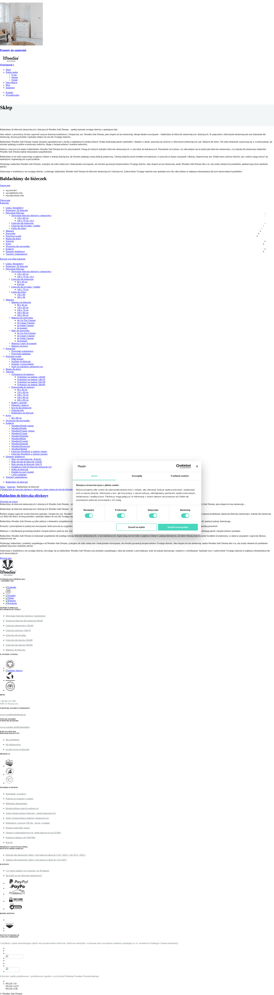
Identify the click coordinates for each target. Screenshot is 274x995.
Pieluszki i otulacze (20, 405)
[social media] (11, 587)
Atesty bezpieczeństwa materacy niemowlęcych (27, 818)
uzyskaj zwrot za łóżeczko (17, 749)
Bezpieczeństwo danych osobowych (22, 808)
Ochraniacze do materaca (22, 374)
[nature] (10, 668)
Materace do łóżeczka (21, 302)
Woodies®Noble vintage (22, 426)
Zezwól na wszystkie (178, 527)
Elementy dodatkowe (15, 251)
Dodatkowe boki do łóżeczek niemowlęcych (31, 467)
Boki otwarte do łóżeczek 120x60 (26, 462)
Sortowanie (5, 185)
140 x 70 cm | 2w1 (25, 220)
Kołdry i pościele (19, 402)
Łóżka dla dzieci (18, 228)
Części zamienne (19, 474)
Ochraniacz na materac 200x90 (31, 384)
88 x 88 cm (16, 418)
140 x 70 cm (22, 289)
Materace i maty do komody (24, 343)
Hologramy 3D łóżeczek (17, 210)
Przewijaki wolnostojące (22, 351)
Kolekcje (10, 249)
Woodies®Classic (19, 433)
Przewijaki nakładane (21, 354)
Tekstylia (10, 241)
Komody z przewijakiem (22, 364)
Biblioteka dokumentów (16, 803)
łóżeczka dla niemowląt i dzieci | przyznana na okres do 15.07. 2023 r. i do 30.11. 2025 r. (46, 855)
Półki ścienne (17, 359)
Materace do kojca (19, 346)
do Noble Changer (25, 325)
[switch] (121, 515)
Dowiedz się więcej (9, 501)
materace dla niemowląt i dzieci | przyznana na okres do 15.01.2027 (36, 860)
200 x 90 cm (22, 315)
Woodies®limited (19, 449)
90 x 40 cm (22, 282)
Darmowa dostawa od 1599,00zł (20, 837)
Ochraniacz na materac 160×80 (31, 382)
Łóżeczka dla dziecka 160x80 (19, 640)
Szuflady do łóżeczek (21, 361)
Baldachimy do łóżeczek (22, 413)
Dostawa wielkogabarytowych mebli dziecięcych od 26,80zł (33, 832)
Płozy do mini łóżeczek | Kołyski (26, 459)
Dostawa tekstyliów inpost (18, 828)
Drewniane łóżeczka (15, 213)
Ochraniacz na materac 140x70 (31, 379)
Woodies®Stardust (19, 436)
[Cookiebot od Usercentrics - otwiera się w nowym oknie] (178, 466)
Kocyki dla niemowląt (21, 408)
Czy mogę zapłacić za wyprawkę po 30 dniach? (27, 870)
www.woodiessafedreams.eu (13, 714)
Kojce (8, 244)
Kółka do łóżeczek (19, 469)
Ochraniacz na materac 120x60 (31, 377)
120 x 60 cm (22, 218)
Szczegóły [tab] (137, 476)
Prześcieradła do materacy (23, 387)
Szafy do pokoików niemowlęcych (27, 366)
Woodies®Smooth (19, 444)
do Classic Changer (26, 323)
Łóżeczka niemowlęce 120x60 (19, 625)
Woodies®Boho (18, 438)
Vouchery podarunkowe (16, 254)
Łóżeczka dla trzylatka (16, 635)
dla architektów (13, 739)
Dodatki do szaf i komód (22, 472)
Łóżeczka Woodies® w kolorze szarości (29, 454)
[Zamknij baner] (197, 466)
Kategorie (4, 203)
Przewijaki (10, 233)
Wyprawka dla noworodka (18, 246)
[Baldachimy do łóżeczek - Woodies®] (11, 62)
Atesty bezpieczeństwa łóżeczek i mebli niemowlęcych (31, 813)
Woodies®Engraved (20, 446)
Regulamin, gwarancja (16, 794)
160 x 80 (21, 294)
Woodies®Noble (19, 428)
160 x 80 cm (22, 312)
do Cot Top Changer (26, 320)
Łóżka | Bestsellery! (15, 208)
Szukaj (37, 98)
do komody (22, 328)
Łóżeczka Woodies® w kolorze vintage (29, 451)
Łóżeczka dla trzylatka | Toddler (25, 226)
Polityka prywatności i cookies (19, 798)
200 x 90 (21, 297)
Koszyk (9, 842)
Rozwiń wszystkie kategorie (12, 259)
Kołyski (20, 284)
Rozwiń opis (5, 558)
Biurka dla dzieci (13, 238)
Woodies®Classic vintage (23, 431)
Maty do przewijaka (20, 330)
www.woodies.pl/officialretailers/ (15, 727)
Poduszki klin (17, 410)
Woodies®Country (19, 441)
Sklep (2, 487)
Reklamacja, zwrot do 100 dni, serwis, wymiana (28, 823)
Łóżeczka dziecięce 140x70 (18, 630)
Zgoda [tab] (94, 476)
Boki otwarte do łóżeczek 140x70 (26, 464)
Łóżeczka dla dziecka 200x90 (19, 645)
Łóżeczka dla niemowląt (22, 223)
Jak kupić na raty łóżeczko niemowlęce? (24, 875)
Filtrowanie (5, 200)
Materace (10, 231)
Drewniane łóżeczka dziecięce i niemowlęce (31, 215)
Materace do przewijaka (22, 318)
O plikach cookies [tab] (180, 476)
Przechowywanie (13, 236)
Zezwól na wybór (136, 527)
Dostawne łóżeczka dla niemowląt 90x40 (24, 620)
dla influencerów (13, 744)
